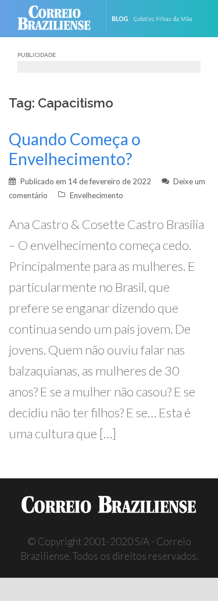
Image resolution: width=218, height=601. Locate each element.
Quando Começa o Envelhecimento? (75, 149)
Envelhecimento (96, 195)
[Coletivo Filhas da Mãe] (159, 18)
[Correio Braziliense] (59, 18)
